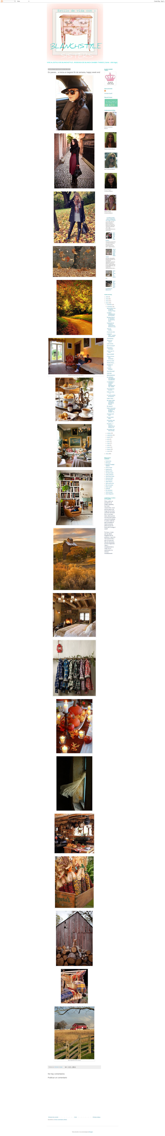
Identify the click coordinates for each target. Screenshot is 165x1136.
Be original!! (110, 406)
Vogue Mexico (109, 481)
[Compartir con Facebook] (73, 1067)
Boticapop (108, 462)
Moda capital (109, 487)
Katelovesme (109, 469)
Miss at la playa (109, 485)
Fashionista (108, 461)
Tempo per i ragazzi (109, 341)
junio (108, 441)
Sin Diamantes (109, 479)
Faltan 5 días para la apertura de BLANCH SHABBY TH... (111, 410)
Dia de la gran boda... (110, 418)
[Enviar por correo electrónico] (68, 1067)
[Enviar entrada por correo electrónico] (65, 1067)
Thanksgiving (110, 338)
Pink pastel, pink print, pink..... (111, 421)
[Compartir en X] (72, 1067)
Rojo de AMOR (110, 354)
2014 (107, 298)
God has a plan (110, 360)
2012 (107, 303)
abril (108, 445)
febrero (109, 449)
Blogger (91, 1132)
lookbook (108, 488)
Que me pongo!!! (111, 345)
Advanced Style (109, 478)
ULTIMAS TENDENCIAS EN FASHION (111, 314)
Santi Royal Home (110, 476)
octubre (109, 433)
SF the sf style (109, 467)
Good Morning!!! (110, 371)
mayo (108, 443)
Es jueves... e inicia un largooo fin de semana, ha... (111, 425)
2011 (107, 453)
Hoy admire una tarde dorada (110, 430)
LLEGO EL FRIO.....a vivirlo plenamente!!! (111, 335)
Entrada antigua (96, 1117)
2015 (107, 296)
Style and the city (110, 483)
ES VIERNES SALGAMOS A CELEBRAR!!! (111, 378)
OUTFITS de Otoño (110, 365)
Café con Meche (109, 474)
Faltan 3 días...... (111, 398)
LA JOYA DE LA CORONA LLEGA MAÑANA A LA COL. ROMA (111, 384)
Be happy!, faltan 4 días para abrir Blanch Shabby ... (111, 402)
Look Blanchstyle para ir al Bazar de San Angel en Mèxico (111, 219)
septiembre (110, 435)
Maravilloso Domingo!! (110, 348)
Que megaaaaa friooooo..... (110, 389)
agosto (109, 437)
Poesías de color (111, 332)
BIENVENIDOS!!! (111, 375)
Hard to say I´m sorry (110, 351)
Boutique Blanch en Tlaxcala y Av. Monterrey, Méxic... (111, 319)
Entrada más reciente (53, 1117)
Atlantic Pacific (109, 471)
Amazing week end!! (110, 414)
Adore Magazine (109, 493)
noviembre (109, 306)
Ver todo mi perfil (108, 93)
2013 (107, 300)
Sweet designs (109, 492)
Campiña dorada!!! (109, 368)
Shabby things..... (111, 362)
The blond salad (109, 473)
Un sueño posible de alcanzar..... (111, 396)
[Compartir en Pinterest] (75, 1067)
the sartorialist (109, 490)
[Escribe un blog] (70, 1067)
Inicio (75, 1117)
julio (108, 439)
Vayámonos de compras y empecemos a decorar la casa (111, 324)
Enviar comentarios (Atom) (60, 1119)
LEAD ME (109, 373)
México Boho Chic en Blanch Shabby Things (111, 309)
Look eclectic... (110, 343)
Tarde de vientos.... (110, 329)
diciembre (109, 304)
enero (108, 451)
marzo (108, 447)
